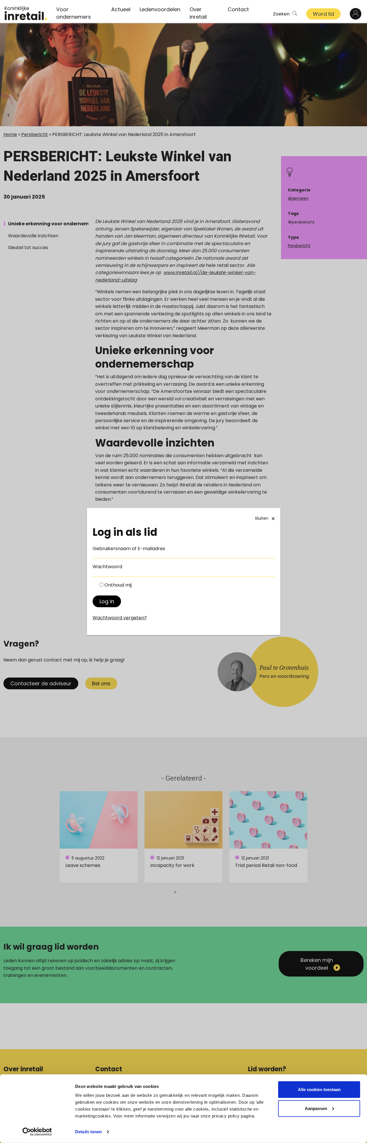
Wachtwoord (107, 566)
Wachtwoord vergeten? (120, 617)
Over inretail (198, 13)
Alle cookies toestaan (319, 1089)
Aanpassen (316, 1108)
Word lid (323, 14)
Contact (238, 9)
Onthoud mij (118, 585)
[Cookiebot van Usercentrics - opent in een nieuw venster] (37, 1132)
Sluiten (261, 518)
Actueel (120, 9)
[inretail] (26, 13)
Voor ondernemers (73, 13)
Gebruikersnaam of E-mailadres (129, 548)
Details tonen (88, 1131)
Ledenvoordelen (160, 9)
